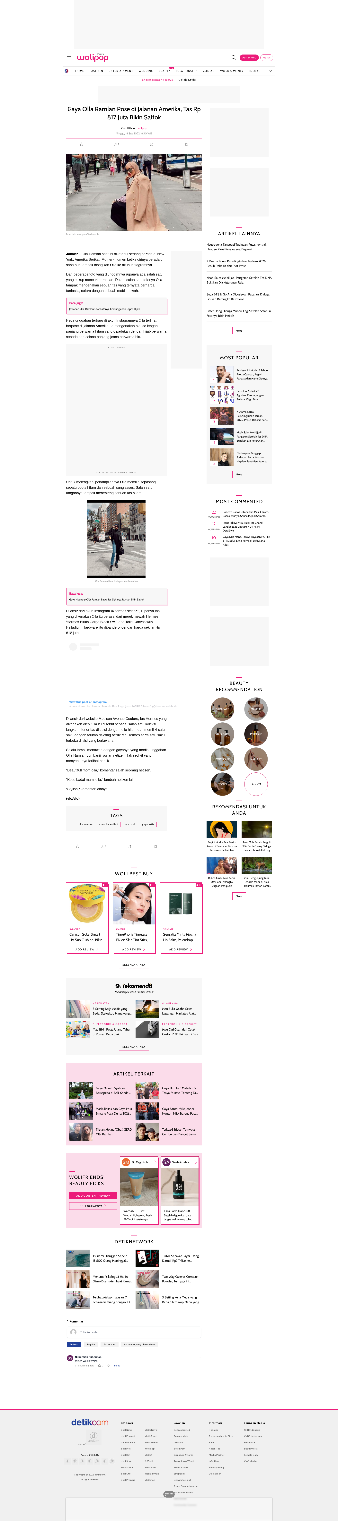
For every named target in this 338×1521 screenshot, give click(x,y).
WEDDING (146, 71)
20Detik (149, 1461)
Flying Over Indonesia (186, 1486)
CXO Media (250, 1461)
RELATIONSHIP (186, 71)
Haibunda (249, 1442)
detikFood (150, 1436)
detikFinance (128, 1442)
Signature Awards (183, 1455)
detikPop (150, 1480)
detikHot (125, 1455)
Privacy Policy (216, 1467)
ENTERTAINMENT (121, 71)
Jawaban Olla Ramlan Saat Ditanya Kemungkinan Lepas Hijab (104, 309)
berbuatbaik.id (182, 1430)
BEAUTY (164, 71)
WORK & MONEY (232, 71)
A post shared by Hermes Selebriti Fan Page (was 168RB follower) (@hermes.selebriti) (123, 706)
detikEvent (179, 1448)
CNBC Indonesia (253, 1436)
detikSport (126, 1461)
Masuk (267, 57)
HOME (79, 71)
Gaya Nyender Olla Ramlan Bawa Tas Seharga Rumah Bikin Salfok (106, 599)
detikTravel (151, 1430)
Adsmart (178, 1442)
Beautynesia (251, 1448)
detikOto (126, 1473)
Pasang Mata (181, 1436)
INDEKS (254, 71)
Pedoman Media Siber (221, 1436)
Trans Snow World (184, 1461)
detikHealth (151, 1442)
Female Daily (251, 1455)
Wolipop (150, 1448)
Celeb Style (187, 79)
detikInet (125, 1448)
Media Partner (216, 1455)
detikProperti (128, 1480)
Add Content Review (93, 1195)
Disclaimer (215, 1473)
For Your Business (183, 1492)
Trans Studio (181, 1467)
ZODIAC (209, 71)
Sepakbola (127, 1467)
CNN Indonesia (252, 1430)
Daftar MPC (249, 57)
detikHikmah (152, 1473)
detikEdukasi (128, 1436)
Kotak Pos (214, 1448)
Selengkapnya (91, 1206)
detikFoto (150, 1467)
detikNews (126, 1430)
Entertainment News (157, 79)
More (239, 330)
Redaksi (213, 1430)
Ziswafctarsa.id (182, 1480)
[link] (134, 985)
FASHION (96, 71)
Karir (211, 1442)
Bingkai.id (179, 1473)
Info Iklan (214, 1461)
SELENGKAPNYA (134, 964)
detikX (148, 1455)
